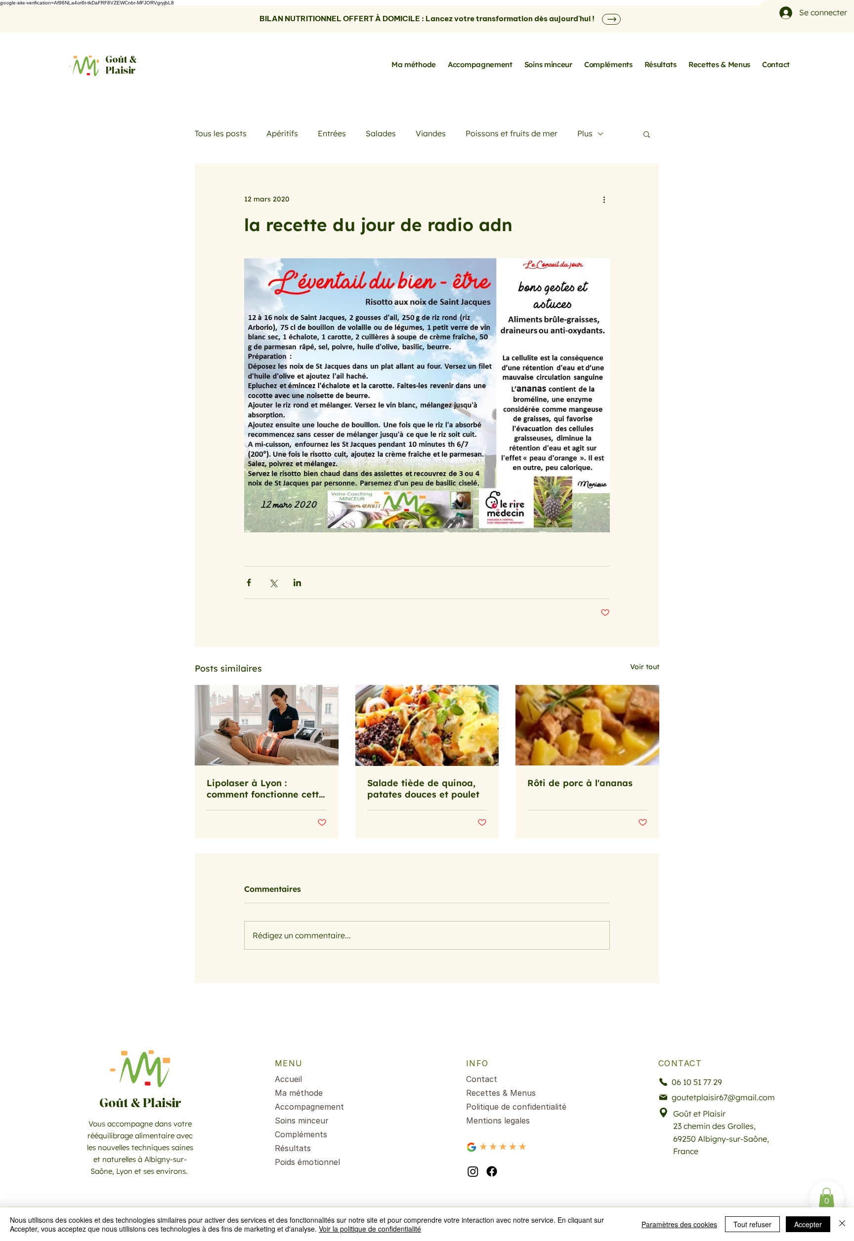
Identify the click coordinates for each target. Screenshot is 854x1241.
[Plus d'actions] (604, 199)
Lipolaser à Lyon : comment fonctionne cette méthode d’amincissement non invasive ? (266, 788)
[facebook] (492, 1171)
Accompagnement (309, 1107)
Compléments (301, 1134)
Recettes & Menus (501, 1093)
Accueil (288, 1079)
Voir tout (644, 666)
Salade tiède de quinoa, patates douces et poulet (423, 788)
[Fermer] (842, 1224)
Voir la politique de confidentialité (370, 1229)
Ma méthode (299, 1093)
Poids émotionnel (307, 1162)
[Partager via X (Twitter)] (273, 582)
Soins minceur (302, 1120)
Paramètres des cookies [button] (679, 1224)
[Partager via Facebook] (249, 582)
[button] (646, 134)
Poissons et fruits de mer (511, 133)
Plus (585, 133)
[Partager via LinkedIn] (297, 582)
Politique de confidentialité (516, 1107)
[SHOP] (611, 19)
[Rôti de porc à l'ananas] (587, 725)
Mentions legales (498, 1120)
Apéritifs (282, 133)
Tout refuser (752, 1224)
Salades (381, 133)
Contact (481, 1079)
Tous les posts (221, 133)
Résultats (293, 1148)
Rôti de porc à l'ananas (580, 783)
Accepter (808, 1224)
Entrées (332, 133)
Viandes (431, 133)
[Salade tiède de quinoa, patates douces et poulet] (427, 725)
